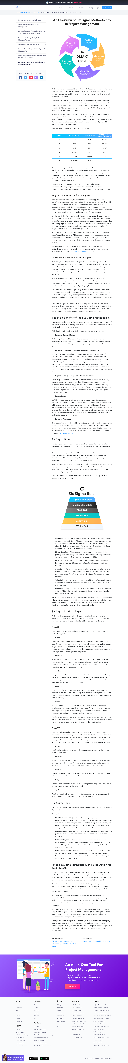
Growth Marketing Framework (42, 1045)
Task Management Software (101, 1010)
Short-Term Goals (98, 1040)
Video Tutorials (20, 1037)
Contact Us (19, 1021)
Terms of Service (99, 1058)
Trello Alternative (76, 1005)
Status (17, 1010)
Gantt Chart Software (99, 1024)
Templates (37, 1026)
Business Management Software (102, 1015)
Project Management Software (102, 1005)
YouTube (36, 1013)
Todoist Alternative (77, 1032)
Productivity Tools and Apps (101, 1026)
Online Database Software (101, 1013)
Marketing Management (41, 1037)
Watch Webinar (20, 1032)
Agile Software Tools (99, 1021)
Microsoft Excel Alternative (79, 1026)
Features (59, 1013)
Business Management (40, 1043)
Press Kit (18, 1013)
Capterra (36, 1015)
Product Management (40, 1029)
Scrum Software (98, 1042)
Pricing (91, 8)
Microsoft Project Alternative (79, 1021)
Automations (60, 1018)
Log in (98, 8)
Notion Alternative (77, 1015)
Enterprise (60, 1007)
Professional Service (21, 1045)
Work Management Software (101, 1018)
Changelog (19, 1007)
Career (18, 1015)
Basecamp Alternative (78, 1018)
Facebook (37, 1005)
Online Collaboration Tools (101, 1037)
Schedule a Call (20, 1043)
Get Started (107, 8)
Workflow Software (99, 1029)
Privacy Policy (108, 1058)
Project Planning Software (101, 1007)
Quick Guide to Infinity (22, 1035)
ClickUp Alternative (77, 1037)
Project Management (40, 1032)
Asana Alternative (77, 1007)
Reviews (18, 1005)
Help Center (19, 1029)
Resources (81, 8)
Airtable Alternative (77, 1010)
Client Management (39, 1040)
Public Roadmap (20, 1040)
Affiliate (18, 1018)
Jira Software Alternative (78, 1024)
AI (57, 1026)
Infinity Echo (60, 1010)
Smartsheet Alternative (78, 1029)
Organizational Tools (99, 1034)
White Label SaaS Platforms (101, 1045)
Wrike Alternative (76, 1034)
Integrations (60, 1015)
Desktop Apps (61, 1021)
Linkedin (36, 1010)
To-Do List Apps (98, 1032)
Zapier (59, 1024)
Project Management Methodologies (29, 20)
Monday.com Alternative (78, 1013)
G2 (35, 1018)
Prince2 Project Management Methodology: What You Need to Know (64, 943)
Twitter (36, 1007)
